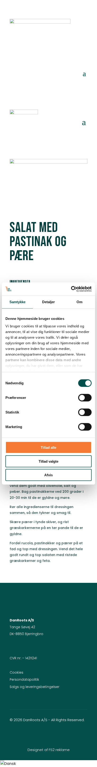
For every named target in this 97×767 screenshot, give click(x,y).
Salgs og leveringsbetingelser (34, 686)
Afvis (48, 475)
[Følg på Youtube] (58, 734)
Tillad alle (48, 447)
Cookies (16, 672)
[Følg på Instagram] (48, 734)
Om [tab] (79, 302)
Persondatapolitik (24, 679)
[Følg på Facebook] (39, 734)
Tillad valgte (48, 461)
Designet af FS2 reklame (49, 749)
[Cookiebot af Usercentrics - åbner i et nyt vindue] (71, 289)
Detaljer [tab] (48, 302)
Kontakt (73, 82)
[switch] (85, 397)
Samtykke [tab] (17, 302)
